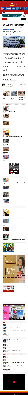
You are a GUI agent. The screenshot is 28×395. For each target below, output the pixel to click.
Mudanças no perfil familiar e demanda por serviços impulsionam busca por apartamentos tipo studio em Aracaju (15, 359)
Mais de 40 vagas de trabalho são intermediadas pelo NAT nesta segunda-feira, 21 (13, 197)
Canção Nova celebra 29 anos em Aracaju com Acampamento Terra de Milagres (12, 136)
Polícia (10, 26)
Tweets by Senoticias (5, 295)
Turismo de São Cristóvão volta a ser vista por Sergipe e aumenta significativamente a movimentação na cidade (14, 324)
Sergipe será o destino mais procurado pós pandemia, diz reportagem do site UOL (15, 331)
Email (24, 27)
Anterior (8, 83)
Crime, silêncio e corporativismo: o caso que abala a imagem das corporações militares (14, 366)
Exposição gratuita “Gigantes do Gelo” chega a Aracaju (6, 98)
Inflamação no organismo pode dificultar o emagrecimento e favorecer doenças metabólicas (15, 362)
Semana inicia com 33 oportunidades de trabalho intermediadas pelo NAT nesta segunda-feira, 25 (14, 183)
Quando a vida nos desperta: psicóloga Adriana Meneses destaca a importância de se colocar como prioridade (14, 344)
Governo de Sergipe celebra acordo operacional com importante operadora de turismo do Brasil (15, 334)
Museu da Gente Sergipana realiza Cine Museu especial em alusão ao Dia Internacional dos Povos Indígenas (13, 152)
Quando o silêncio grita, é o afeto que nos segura (12, 339)
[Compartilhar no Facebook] (5, 29)
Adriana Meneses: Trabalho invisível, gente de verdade (13, 350)
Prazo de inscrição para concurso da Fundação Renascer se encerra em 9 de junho (18, 85)
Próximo (20, 83)
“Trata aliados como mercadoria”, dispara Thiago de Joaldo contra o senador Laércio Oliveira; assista (9, 85)
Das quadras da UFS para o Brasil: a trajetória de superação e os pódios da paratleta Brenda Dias (15, 369)
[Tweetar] (8, 29)
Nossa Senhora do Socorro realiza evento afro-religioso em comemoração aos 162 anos (14, 159)
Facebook (17, 77)
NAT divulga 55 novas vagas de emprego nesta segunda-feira (10, 203)
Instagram (14, 77)
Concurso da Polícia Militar (19, 26)
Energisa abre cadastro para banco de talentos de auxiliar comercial (14, 98)
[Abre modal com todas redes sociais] (13, 29)
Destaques (8, 26)
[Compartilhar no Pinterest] (11, 29)
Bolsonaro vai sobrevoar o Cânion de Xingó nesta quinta (13, 327)
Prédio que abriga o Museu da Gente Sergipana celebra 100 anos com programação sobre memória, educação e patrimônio (14, 144)
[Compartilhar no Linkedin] (12, 29)
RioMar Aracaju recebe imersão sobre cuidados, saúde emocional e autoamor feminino (13, 118)
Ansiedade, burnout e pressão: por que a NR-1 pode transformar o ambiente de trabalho (15, 356)
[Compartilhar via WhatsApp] (9, 29)
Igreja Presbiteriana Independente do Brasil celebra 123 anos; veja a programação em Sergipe (13, 224)
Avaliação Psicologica (14, 26)
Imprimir (22, 27)
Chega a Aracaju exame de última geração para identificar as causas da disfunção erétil (15, 347)
